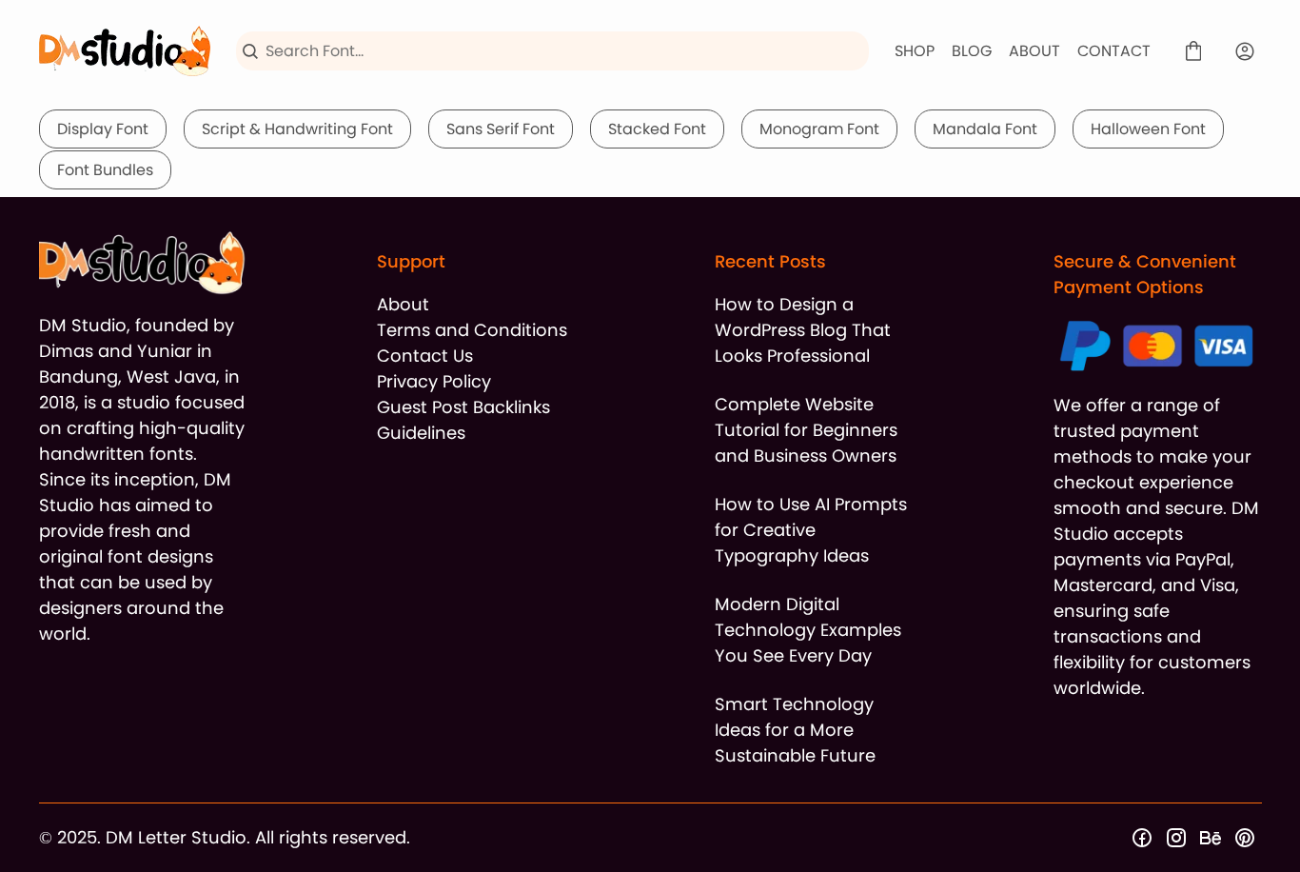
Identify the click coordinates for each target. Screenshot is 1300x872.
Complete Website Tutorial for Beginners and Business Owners (806, 429)
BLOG (972, 51)
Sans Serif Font (500, 129)
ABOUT (1034, 51)
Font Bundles (105, 170)
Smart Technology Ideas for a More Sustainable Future (795, 729)
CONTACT (1114, 51)
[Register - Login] (1245, 51)
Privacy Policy (434, 381)
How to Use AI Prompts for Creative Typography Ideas (811, 529)
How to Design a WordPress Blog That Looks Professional (803, 329)
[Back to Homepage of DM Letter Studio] (124, 51)
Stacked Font (657, 129)
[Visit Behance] (1210, 838)
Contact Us (425, 355)
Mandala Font (985, 129)
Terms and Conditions (472, 330)
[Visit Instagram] (1176, 838)
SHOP (915, 51)
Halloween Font (1148, 129)
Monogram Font (819, 129)
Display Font (102, 129)
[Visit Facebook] (1142, 838)
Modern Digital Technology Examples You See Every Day (808, 629)
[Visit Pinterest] (1245, 838)
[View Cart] (1193, 51)
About (403, 304)
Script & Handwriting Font (297, 129)
